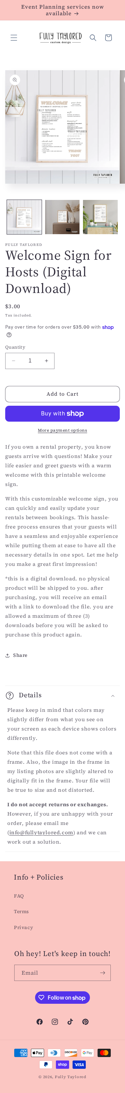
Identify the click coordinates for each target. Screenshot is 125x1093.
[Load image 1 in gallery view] (24, 217)
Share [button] (20, 655)
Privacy (23, 927)
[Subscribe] (102, 973)
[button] (14, 37)
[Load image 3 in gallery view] (100, 217)
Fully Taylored (70, 1077)
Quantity (15, 347)
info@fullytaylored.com (41, 832)
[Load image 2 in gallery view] (62, 217)
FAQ (19, 895)
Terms (21, 911)
